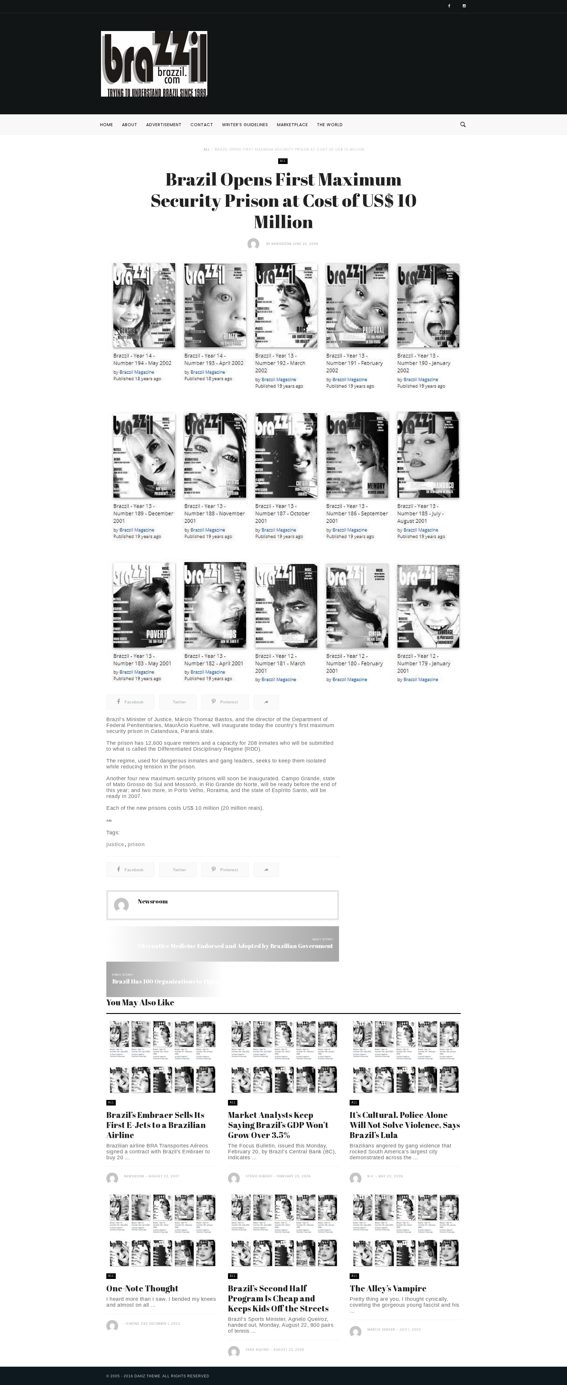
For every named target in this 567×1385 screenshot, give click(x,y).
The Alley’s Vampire (388, 1288)
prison (136, 844)
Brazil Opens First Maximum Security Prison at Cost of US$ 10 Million (289, 149)
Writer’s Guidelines (245, 125)
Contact (201, 125)
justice (115, 844)
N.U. (370, 1176)
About (129, 125)
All (206, 149)
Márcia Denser (381, 1329)
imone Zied (138, 1323)
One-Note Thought (142, 1288)
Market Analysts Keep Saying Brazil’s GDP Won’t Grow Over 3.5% (278, 1124)
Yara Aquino (257, 1349)
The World (330, 125)
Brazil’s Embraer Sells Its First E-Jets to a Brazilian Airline (156, 1124)
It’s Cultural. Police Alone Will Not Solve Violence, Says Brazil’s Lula (405, 1124)
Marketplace (292, 125)
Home (106, 125)
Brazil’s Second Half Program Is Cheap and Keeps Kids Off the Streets (278, 1298)
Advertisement (164, 125)
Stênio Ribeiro (259, 1176)
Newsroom (281, 244)
